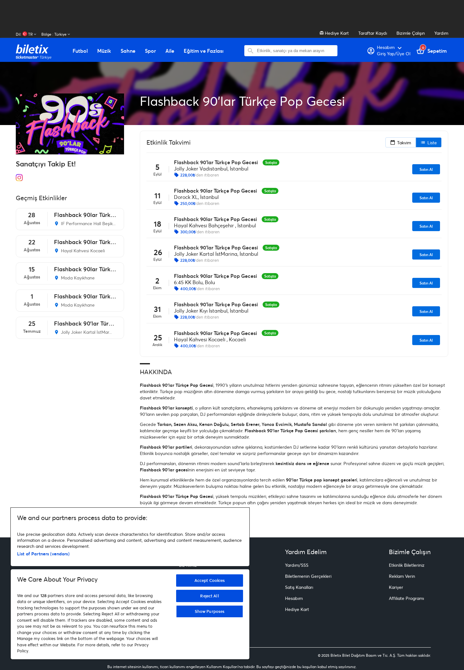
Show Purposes (210, 611)
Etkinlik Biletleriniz (407, 565)
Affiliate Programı (406, 598)
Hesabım (294, 598)
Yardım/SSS (296, 565)
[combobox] (295, 50)
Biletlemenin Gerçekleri (308, 576)
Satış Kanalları (299, 587)
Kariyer (396, 587)
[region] (130, 583)
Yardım (441, 33)
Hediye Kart (336, 33)
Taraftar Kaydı (372, 33)
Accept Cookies (209, 580)
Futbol (80, 51)
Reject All (209, 596)
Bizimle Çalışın (410, 33)
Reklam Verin (402, 576)
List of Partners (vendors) (43, 554)
